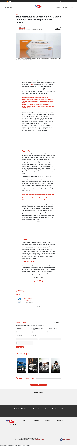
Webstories (23, 354)
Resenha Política (52, 331)
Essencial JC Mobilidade (37, 331)
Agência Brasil (22, 28)
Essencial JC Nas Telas (53, 328)
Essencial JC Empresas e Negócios (22, 332)
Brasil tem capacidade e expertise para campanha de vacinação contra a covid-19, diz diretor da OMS (38, 107)
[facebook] (37, 280)
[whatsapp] (34, 280)
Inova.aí (34, 335)
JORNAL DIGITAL (59, 7)
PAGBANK (26, 1)
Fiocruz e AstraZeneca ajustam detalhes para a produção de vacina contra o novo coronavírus (38, 195)
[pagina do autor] (19, 300)
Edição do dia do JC (21, 335)
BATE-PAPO (64, 1)
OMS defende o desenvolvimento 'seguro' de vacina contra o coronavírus (36, 199)
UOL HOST (22, 1)
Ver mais (38, 384)
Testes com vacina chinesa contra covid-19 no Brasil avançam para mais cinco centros (37, 102)
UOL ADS (38, 1)
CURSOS (30, 1)
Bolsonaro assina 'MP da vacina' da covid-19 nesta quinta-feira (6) (35, 104)
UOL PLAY (34, 1)
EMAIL (70, 1)
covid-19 (31, 84)
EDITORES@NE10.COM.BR (39, 439)
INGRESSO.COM (16, 1)
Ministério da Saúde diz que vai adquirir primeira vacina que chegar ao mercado (38, 99)
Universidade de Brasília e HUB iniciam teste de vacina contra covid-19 (36, 97)
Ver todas (58, 322)
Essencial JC (19, 328)
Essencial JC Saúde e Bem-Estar (38, 328)
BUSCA (58, 1)
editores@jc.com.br (27, 300)
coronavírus (20, 290)
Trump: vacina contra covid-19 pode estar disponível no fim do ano (35, 197)
